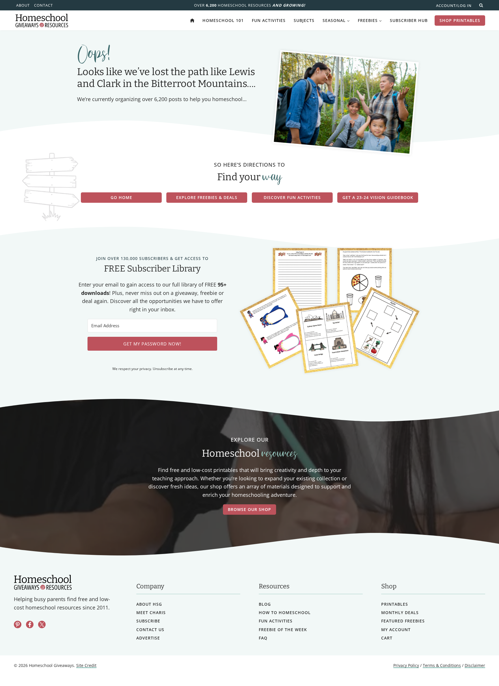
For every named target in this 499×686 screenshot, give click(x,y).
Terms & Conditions (442, 665)
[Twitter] (42, 624)
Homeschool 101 (223, 20)
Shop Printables (460, 20)
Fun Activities (269, 20)
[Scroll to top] (479, 668)
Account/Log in (454, 5)
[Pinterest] (17, 624)
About (23, 5)
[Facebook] (29, 624)
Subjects (304, 20)
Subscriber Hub (409, 20)
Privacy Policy (406, 665)
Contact (43, 5)
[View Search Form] (481, 5)
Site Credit (86, 665)
